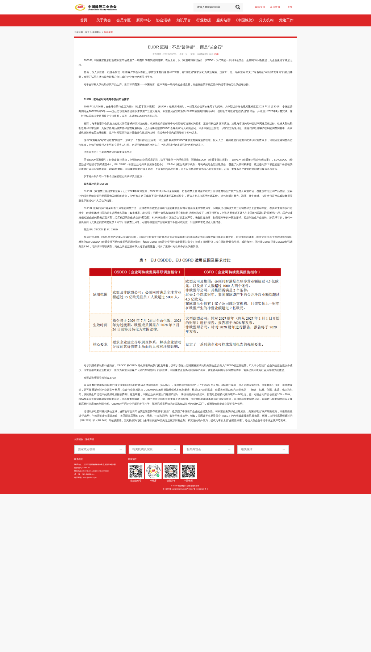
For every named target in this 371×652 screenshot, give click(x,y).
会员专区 (124, 20)
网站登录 (260, 7)
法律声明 (89, 439)
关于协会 (104, 20)
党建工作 (287, 20)
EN (290, 7)
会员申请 (275, 7)
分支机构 (267, 20)
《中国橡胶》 (245, 20)
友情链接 (78, 439)
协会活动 (164, 20)
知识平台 (184, 20)
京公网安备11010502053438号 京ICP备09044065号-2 (185, 489)
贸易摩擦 (108, 32)
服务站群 (224, 20)
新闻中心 (144, 20)
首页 (84, 20)
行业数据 (204, 20)
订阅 (216, 54)
